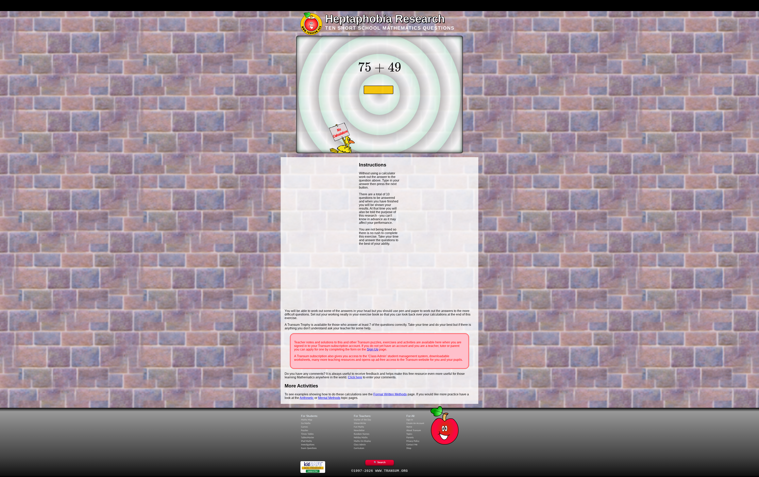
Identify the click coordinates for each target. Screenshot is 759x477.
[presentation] (379, 67)
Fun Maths (359, 427)
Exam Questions (309, 448)
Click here (355, 377)
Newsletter (359, 430)
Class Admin (360, 445)
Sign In (409, 420)
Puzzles (304, 430)
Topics (409, 434)
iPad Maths (306, 441)
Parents (410, 437)
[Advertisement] (379, 5)
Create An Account (415, 423)
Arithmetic (307, 398)
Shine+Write (360, 423)
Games (304, 427)
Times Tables (307, 434)
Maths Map (306, 420)
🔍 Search (379, 462)
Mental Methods (329, 398)
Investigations (307, 445)
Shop (408, 448)
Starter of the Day (362, 420)
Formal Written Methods (390, 394)
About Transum (413, 430)
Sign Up (372, 349)
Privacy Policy (412, 441)
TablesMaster (307, 437)
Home (409, 427)
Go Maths (306, 423)
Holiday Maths (361, 437)
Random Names (361, 434)
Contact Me (411, 445)
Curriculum (359, 448)
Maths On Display (362, 441)
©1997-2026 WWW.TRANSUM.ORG (379, 471)
